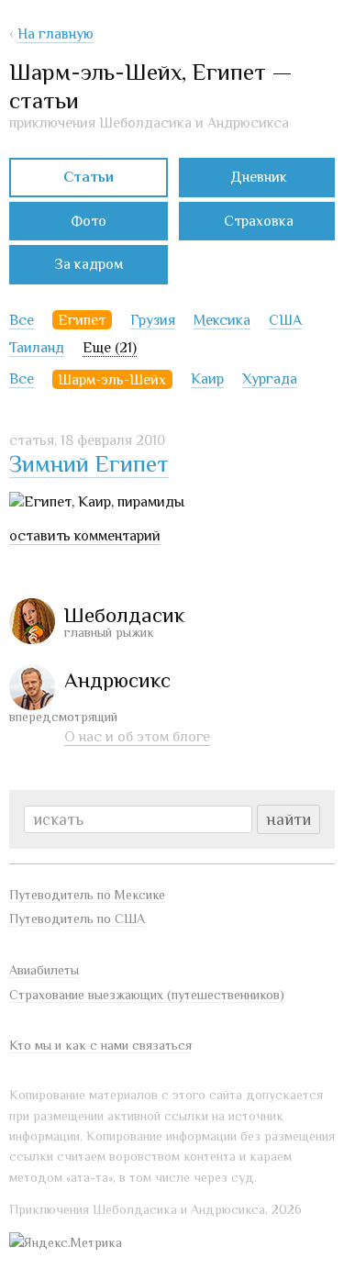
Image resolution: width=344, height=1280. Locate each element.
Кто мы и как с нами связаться (100, 1045)
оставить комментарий (85, 536)
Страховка (259, 221)
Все (21, 320)
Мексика (222, 320)
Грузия (152, 320)
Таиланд (36, 347)
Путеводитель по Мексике (87, 894)
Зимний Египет (89, 464)
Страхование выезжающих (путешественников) (146, 994)
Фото (88, 221)
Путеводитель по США (77, 918)
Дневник (258, 177)
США (285, 320)
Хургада (269, 379)
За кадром (88, 264)
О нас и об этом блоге (137, 737)
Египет (81, 320)
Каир (207, 379)
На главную (55, 34)
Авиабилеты (44, 970)
